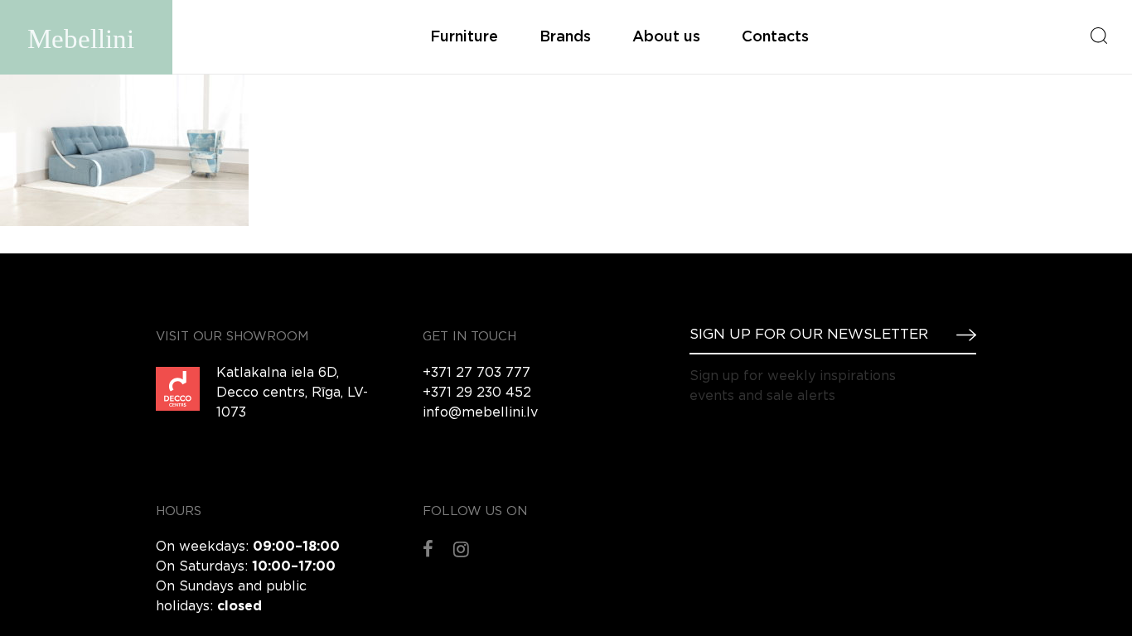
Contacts (775, 37)
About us (666, 37)
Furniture (464, 37)
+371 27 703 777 (476, 373)
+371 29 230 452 (477, 393)
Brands (565, 37)
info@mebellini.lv (480, 413)
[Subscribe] (959, 334)
